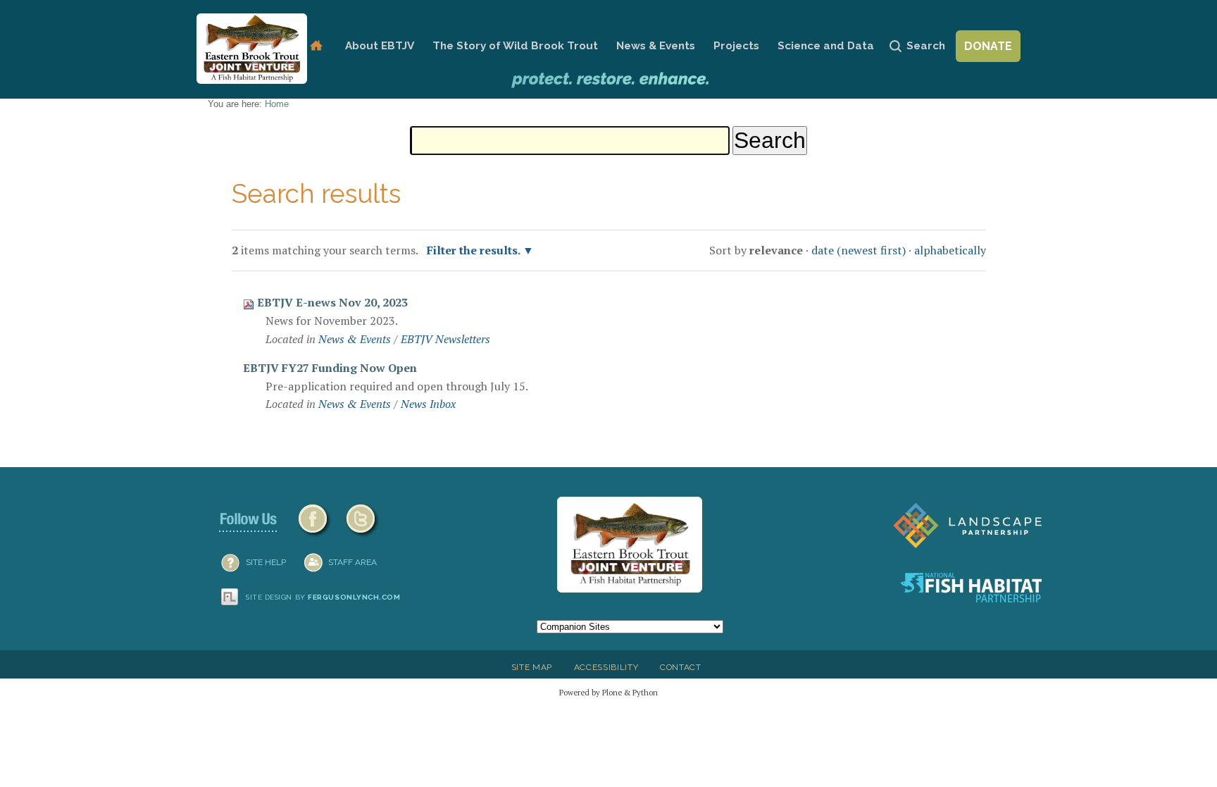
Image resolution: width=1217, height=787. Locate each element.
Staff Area (352, 562)
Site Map (531, 667)
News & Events (655, 45)
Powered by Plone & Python (608, 692)
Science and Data (826, 45)
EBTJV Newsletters (445, 339)
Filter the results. (475, 250)
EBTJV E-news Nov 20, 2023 (332, 302)
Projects (736, 45)
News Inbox (428, 403)
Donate (988, 46)
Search (925, 45)
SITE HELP (266, 562)
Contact (680, 667)
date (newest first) (858, 250)
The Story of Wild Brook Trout (515, 45)
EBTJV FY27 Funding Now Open (330, 368)
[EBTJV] (251, 48)
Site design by (323, 597)
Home (316, 46)
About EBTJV (379, 45)
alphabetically (950, 250)
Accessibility (606, 667)
